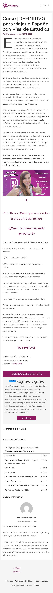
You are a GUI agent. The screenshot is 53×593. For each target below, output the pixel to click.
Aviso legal (9, 581)
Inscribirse (26, 418)
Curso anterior (16, 568)
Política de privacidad (23, 581)
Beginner (17, 364)
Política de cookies (40, 581)
